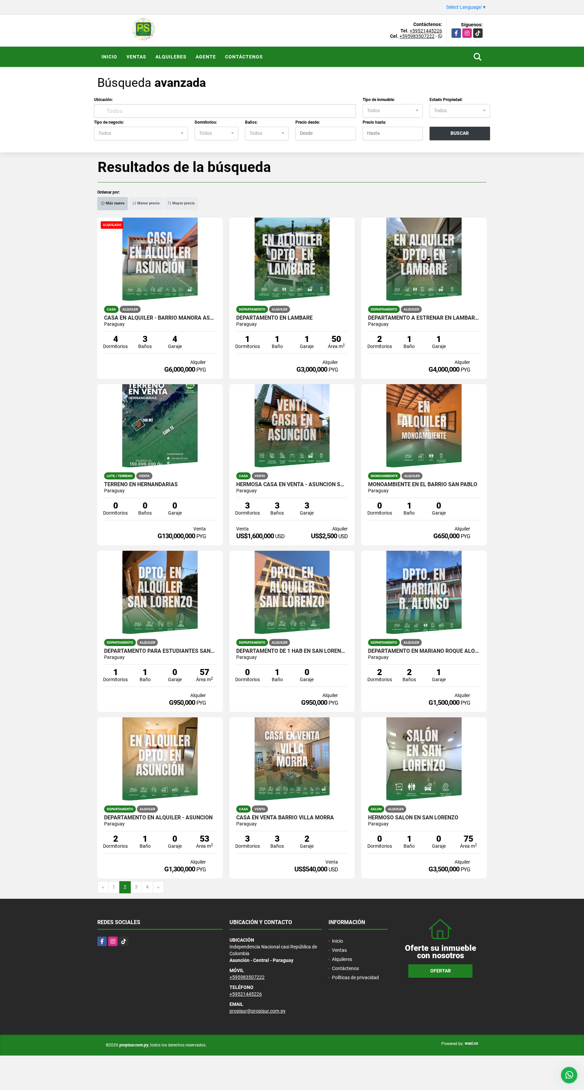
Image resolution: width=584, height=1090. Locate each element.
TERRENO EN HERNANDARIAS (141, 484)
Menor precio (148, 203)
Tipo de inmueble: (379, 99)
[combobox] (393, 111)
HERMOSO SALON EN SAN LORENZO (413, 817)
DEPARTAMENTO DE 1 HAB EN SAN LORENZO (292, 651)
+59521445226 (426, 30)
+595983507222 (417, 36)
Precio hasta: (374, 122)
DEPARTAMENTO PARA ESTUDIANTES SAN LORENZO (160, 651)
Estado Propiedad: (446, 99)
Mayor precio (183, 203)
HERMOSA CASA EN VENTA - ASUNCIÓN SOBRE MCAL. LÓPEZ (292, 484)
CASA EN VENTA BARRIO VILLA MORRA (285, 817)
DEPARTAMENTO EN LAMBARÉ (274, 318)
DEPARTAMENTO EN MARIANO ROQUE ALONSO (424, 651)
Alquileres (171, 56)
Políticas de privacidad (355, 977)
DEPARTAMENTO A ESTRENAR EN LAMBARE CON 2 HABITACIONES (424, 318)
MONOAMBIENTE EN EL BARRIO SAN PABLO (422, 484)
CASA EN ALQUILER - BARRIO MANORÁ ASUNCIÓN (160, 318)
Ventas (136, 56)
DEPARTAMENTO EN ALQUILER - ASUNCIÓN (158, 817)
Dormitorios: (206, 122)
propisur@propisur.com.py (257, 1011)
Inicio (109, 56)
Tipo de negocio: (109, 122)
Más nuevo (114, 203)
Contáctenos (244, 56)
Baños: (251, 122)
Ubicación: (103, 99)
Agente (206, 56)
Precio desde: (307, 122)
